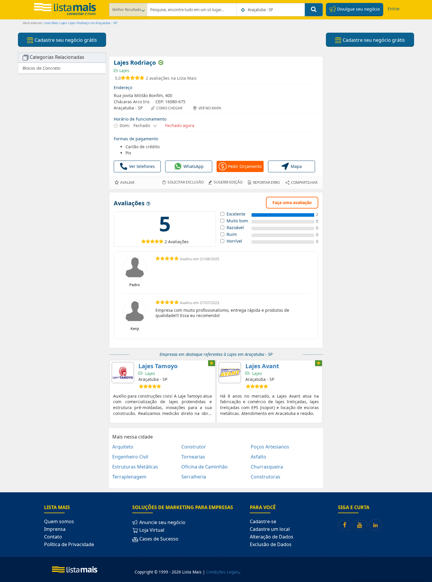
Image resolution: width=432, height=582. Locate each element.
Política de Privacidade (69, 544)
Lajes (123, 70)
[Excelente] (161, 241)
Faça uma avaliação (292, 202)
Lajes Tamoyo (158, 366)
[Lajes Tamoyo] (123, 372)
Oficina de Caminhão (204, 466)
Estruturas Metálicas (135, 466)
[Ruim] (143, 241)
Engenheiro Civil (130, 456)
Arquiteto (122, 446)
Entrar (394, 8)
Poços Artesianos (270, 446)
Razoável (235, 227)
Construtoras (265, 476)
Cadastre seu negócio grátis (65, 40)
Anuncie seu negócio (161, 522)
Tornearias (193, 456)
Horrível (234, 241)
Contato (53, 536)
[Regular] (148, 241)
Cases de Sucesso (158, 539)
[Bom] (152, 241)
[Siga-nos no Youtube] (360, 525)
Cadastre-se (263, 521)
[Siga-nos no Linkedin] (375, 524)
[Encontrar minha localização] (243, 10)
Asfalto (258, 456)
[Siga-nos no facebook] (344, 525)
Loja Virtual (151, 530)
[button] (135, 125)
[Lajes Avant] (230, 372)
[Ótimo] (157, 241)
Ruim (232, 234)
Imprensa (55, 529)
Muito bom (237, 221)
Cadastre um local (270, 529)
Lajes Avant (262, 366)
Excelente (236, 214)
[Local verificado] (160, 62)
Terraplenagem (129, 476)
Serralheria (193, 476)
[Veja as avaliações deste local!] (133, 78)
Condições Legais (222, 572)
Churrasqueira (267, 466)
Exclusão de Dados (271, 544)
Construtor (193, 446)
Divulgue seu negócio (358, 9)
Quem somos (59, 521)
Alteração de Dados (271, 536)
